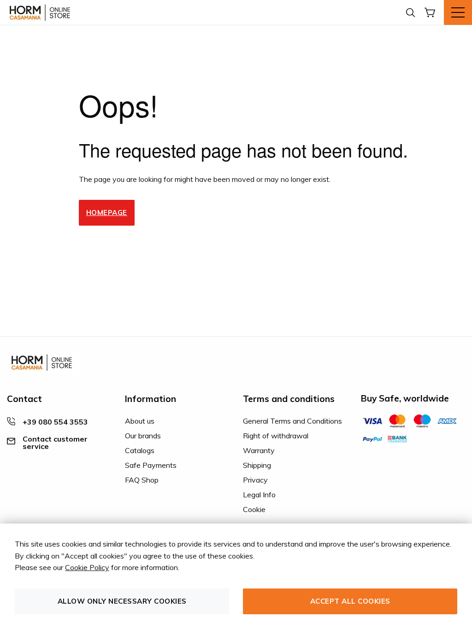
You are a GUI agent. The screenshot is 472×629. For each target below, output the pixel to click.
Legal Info (259, 494)
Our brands (143, 435)
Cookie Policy (87, 567)
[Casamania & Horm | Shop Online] (41, 12)
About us (139, 421)
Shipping (257, 465)
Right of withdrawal (275, 435)
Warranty (259, 450)
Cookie (254, 509)
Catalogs (139, 450)
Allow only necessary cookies (122, 601)
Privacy (255, 479)
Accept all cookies (350, 601)
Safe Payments (151, 465)
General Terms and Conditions (292, 421)
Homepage (106, 212)
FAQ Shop (142, 479)
